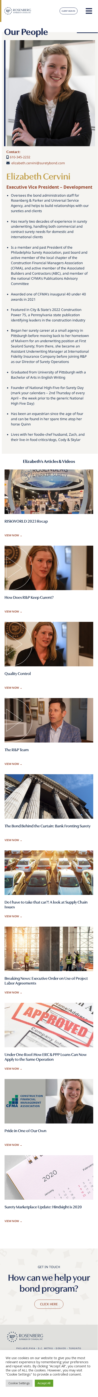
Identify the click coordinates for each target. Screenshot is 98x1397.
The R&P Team (17, 749)
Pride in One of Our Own (25, 1130)
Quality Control (18, 673)
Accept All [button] (44, 1383)
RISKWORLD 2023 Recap (26, 521)
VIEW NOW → (13, 535)
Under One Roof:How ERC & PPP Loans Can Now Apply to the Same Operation (46, 1056)
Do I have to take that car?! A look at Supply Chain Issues (46, 904)
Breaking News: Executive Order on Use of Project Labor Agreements (46, 980)
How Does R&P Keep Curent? (29, 597)
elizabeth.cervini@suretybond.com (38, 163)
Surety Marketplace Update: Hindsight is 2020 (43, 1206)
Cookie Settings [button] (19, 1383)
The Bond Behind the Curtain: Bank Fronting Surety (47, 826)
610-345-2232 (20, 157)
